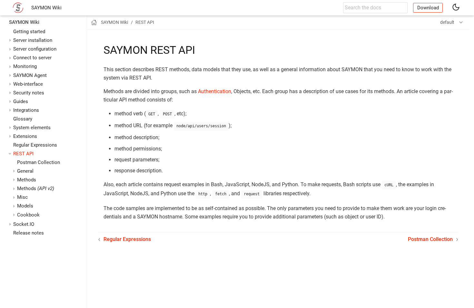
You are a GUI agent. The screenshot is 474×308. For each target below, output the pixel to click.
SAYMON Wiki (46, 8)
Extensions (25, 136)
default (447, 22)
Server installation (32, 40)
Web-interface (28, 84)
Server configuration (34, 49)
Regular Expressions (35, 145)
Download (428, 8)
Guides (20, 101)
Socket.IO (23, 224)
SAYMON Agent (30, 75)
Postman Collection (38, 162)
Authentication (214, 91)
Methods (35, 188)
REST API (23, 154)
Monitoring (25, 66)
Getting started (29, 31)
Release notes (28, 233)
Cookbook (28, 215)
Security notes (28, 93)
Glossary (22, 119)
